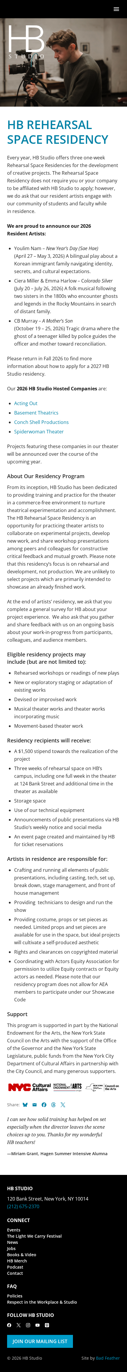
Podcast (15, 1267)
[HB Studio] (13, 9)
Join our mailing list (40, 1341)
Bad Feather (108, 1358)
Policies (14, 1296)
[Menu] (116, 9)
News (12, 1242)
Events (13, 1230)
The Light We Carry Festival (34, 1236)
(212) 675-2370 (23, 1206)
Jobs (11, 1248)
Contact (15, 1273)
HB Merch (17, 1261)
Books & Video (21, 1254)
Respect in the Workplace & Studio (42, 1302)
